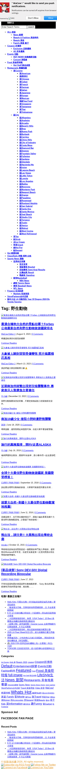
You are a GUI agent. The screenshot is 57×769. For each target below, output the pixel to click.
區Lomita (23, 178)
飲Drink (16, 239)
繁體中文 (10, 22)
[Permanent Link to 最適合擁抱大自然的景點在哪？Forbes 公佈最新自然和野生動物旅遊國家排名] (28, 316)
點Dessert (17, 250)
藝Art (48, 700)
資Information (14, 703)
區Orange (23, 195)
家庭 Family (7, 696)
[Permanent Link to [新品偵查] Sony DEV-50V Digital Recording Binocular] (28, 564)
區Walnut (23, 228)
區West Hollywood (28, 234)
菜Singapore (25, 104)
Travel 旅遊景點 (28, 688)
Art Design (5, 662)
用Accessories (16, 700)
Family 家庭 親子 (21, 43)
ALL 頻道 (11, 32)
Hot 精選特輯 (13, 253)
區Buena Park (25, 131)
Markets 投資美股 (21, 294)
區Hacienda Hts (26, 165)
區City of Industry (27, 142)
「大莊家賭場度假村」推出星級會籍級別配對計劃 (29, 629)
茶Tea (16, 236)
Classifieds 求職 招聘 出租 (19, 256)
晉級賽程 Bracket (27, 267)
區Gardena (24, 159)
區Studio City (25, 217)
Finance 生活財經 (15, 291)
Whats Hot (21, 692)
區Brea (22, 129)
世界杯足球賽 (19, 261)
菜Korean (23, 95)
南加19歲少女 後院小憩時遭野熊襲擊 (26, 419)
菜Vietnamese (25, 112)
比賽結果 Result (26, 272)
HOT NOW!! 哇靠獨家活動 (24, 57)
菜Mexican (24, 98)
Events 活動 (12, 54)
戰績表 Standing (27, 275)
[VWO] (12, 18)
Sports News (24, 685)
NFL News (18, 288)
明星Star (46, 697)
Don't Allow (33, 18)
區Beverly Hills (26, 126)
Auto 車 (13, 662)
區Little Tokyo (25, 176)
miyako (4, 545)
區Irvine (23, 167)
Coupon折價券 (43, 662)
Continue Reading (9, 343)
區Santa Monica (26, 212)
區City (16, 115)
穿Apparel (29, 700)
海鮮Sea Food (25, 101)
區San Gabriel (26, 206)
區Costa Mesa (25, 145)
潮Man (52, 697)
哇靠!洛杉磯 (10, 761)
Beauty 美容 (21, 662)
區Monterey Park (27, 189)
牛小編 (4, 396)
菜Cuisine (17, 71)
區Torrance (24, 220)
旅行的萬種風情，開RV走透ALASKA (26, 444)
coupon (31, 662)
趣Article (26, 704)
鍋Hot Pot (17, 247)
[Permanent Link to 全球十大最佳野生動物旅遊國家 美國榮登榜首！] (28, 466)
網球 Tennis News (21, 283)
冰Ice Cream (19, 242)
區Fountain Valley (27, 153)
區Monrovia (24, 187)
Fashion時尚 (8, 670)
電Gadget (47, 704)
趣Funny (36, 703)
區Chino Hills (25, 140)
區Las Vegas (25, 173)
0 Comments (37, 334)
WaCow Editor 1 (8, 334)
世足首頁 (23, 264)
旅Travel (36, 696)
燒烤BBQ (23, 76)
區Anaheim (24, 120)
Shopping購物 (13, 685)
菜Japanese (24, 93)
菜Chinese (24, 79)
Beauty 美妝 (18, 40)
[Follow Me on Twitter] (43, 764)
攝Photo (28, 697)
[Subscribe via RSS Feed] (15, 764)
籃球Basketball (20, 278)
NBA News (24, 280)
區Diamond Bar (26, 148)
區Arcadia (24, 123)
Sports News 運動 (15, 259)
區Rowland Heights (28, 203)
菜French (23, 84)
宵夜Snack (18, 245)
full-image (15, 675)
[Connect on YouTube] (40, 767)
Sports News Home (38, 685)
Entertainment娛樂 (25, 666)
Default (7, 666)
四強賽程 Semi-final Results (32, 270)
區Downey (24, 151)
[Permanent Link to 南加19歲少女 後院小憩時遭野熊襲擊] (28, 413)
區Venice (23, 225)
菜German (24, 87)
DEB (3, 425)
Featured (23, 670)
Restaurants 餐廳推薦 (17, 68)
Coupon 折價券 (14, 46)
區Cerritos (24, 137)
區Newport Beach (27, 192)
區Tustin (23, 223)
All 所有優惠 (18, 51)
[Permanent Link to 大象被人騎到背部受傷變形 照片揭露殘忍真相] (28, 347)
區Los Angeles (26, 181)
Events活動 (45, 666)
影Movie (20, 696)
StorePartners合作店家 (17, 296)
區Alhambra (25, 118)
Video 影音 (40, 688)
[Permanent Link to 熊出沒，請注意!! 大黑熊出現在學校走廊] (28, 529)
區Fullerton (24, 156)
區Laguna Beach (27, 170)
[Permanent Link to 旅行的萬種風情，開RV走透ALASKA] (28, 438)
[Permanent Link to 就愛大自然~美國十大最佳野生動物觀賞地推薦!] (28, 496)
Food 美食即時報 (15, 62)
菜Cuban (23, 82)
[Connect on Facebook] (14, 767)
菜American (24, 73)
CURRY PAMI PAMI (10, 483)
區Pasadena (25, 198)
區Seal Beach (25, 214)
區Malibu (23, 184)
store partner (50, 685)
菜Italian (23, 90)
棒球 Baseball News (22, 286)
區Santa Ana (25, 209)
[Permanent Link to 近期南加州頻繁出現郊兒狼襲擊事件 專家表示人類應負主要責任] (28, 379)
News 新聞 (18, 35)
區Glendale (24, 162)
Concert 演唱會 (20, 60)
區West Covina (26, 231)
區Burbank (24, 134)
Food (34, 671)
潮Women (5, 700)
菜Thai (22, 109)
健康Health (37, 693)
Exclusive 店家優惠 (22, 48)
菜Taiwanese (25, 106)
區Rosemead (25, 200)
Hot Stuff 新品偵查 (21, 65)
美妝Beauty (39, 700)
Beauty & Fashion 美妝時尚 (25, 37)
